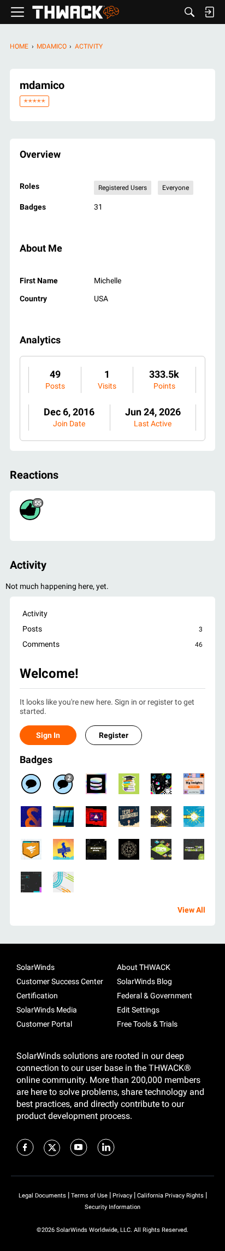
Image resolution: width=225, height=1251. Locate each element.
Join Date (69, 423)
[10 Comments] (63, 783)
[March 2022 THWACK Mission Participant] (161, 849)
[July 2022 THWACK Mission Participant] (63, 849)
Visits (107, 386)
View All (191, 910)
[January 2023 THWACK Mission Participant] (129, 816)
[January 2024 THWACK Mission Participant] (193, 783)
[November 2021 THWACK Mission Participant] (63, 882)
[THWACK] (76, 12)
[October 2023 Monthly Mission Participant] (96, 816)
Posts (55, 386)
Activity (35, 613)
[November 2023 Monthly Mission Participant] (63, 816)
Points (164, 386)
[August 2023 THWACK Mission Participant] (129, 849)
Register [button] (113, 735)
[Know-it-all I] (129, 783)
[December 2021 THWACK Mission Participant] (31, 882)
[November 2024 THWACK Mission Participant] (96, 783)
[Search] (189, 12)
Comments (112, 644)
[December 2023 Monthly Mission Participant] (31, 816)
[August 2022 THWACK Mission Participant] (31, 849)
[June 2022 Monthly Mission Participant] (96, 849)
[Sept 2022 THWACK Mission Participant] (193, 816)
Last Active (152, 423)
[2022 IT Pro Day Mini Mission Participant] (161, 816)
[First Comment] (31, 783)
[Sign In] (209, 12)
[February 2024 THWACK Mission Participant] (161, 783)
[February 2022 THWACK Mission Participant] (193, 849)
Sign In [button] (48, 735)
